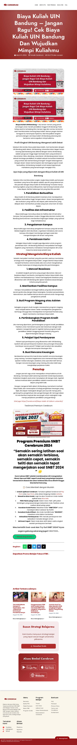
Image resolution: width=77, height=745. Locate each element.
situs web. (45, 498)
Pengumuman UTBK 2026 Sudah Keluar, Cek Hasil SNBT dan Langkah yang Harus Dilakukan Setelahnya (38, 608)
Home (36, 5)
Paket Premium (51, 5)
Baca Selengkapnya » (19, 619)
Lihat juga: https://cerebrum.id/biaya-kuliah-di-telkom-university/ (38, 401)
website (59, 494)
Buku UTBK (60, 5)
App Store (30, 494)
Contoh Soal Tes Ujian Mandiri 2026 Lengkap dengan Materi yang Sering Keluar (56, 608)
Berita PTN (43, 5)
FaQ (66, 5)
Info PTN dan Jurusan (55, 55)
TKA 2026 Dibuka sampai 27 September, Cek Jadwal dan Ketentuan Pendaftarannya (19, 608)
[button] (25, 546)
